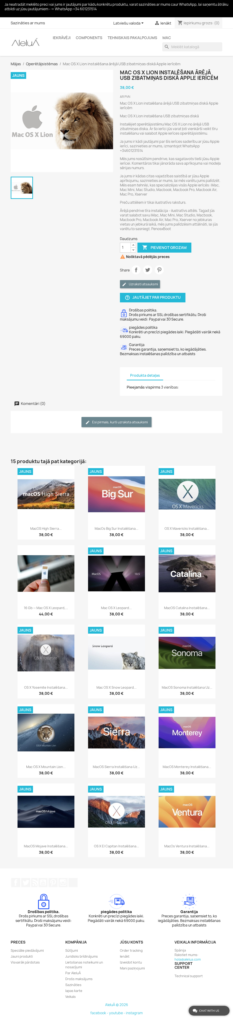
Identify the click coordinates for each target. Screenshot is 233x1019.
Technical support (189, 976)
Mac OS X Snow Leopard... (116, 687)
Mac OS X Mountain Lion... (46, 767)
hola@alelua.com (188, 959)
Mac (166, 37)
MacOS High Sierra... (46, 528)
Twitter (25, 882)
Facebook (15, 882)
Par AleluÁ (73, 973)
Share (136, 269)
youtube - (117, 1013)
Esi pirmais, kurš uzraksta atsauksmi (119, 422)
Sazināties (73, 985)
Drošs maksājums (79, 979)
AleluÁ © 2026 (116, 1004)
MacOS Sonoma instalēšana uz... (187, 687)
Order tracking (131, 950)
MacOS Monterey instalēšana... (187, 767)
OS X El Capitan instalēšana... (116, 846)
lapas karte (73, 991)
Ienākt (124, 956)
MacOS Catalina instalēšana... (187, 608)
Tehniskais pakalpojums (132, 37)
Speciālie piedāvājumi (27, 950)
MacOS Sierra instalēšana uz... (116, 767)
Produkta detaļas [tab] (145, 375)
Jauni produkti (22, 956)
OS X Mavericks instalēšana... (187, 528)
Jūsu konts (131, 942)
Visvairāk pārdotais (25, 962)
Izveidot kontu (131, 962)
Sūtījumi (71, 950)
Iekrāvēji (62, 37)
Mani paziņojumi (132, 968)
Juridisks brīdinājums (81, 956)
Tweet (147, 269)
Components (89, 37)
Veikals (70, 996)
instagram (134, 1013)
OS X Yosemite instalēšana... (46, 687)
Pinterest (159, 269)
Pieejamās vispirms (143, 387)
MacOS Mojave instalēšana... (46, 846)
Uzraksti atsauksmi (143, 284)
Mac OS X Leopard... (116, 608)
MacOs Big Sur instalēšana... (116, 528)
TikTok (73, 882)
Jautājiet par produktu (153, 297)
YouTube (43, 882)
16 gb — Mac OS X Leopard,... (46, 608)
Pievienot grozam (164, 247)
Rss (34, 882)
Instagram (63, 882)
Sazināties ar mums (28, 22)
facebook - (99, 1013)
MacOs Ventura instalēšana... (187, 846)
